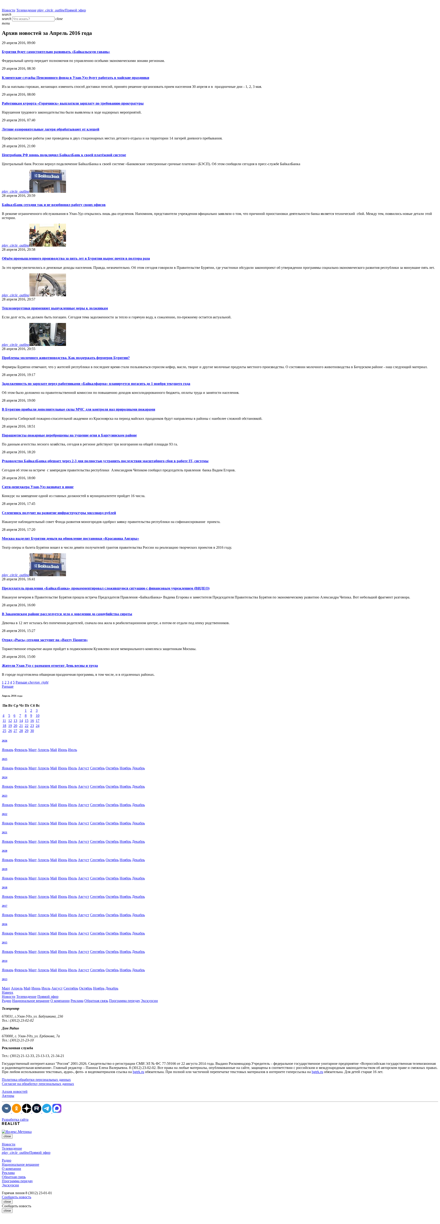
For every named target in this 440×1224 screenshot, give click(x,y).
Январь (7, 750)
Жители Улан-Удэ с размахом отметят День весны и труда (50, 666)
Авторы (8, 1096)
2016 (4, 924)
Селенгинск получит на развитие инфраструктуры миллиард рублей (59, 513)
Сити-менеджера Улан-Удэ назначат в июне (38, 487)
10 (37, 716)
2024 (4, 777)
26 (10, 731)
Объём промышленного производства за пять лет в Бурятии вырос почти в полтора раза (76, 258)
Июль (72, 750)
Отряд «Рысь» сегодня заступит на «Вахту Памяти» (45, 640)
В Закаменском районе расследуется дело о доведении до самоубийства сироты (67, 614)
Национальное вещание (31, 1001)
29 (26, 731)
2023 (4, 795)
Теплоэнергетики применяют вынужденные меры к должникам (55, 308)
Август (83, 768)
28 (21, 731)
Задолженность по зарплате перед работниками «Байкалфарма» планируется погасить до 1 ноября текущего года (96, 384)
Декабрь (138, 768)
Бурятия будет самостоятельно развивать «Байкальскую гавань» (56, 52)
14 (21, 721)
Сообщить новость (16, 1197)
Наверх (7, 992)
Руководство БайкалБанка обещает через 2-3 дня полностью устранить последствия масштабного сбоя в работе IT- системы (105, 461)
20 (15, 726)
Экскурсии (149, 1001)
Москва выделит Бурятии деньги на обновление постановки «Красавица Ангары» (70, 538)
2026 (4, 740)
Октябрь (112, 768)
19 (10, 726)
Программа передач (124, 1001)
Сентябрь (97, 768)
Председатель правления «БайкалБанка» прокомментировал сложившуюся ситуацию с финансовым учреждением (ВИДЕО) (105, 588)
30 (32, 731)
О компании (60, 1001)
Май (53, 750)
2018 (4, 887)
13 (15, 721)
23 (32, 726)
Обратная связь (96, 1001)
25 (4, 731)
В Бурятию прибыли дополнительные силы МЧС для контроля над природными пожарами (78, 409)
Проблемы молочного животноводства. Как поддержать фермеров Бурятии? (66, 358)
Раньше (32, 682)
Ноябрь (125, 768)
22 (26, 726)
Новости (8, 10)
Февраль (21, 750)
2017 (4, 905)
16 (32, 721)
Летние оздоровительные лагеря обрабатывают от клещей (50, 129)
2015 (4, 942)
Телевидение (26, 10)
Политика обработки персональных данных (36, 1080)
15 (26, 721)
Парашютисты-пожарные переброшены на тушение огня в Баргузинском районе (69, 435)
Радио (6, 1001)
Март (32, 750)
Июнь (62, 750)
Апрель (43, 750)
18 (4, 726)
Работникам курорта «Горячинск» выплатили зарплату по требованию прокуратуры (73, 103)
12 (10, 721)
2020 (4, 850)
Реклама (77, 1001)
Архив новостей (15, 1091)
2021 (4, 832)
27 (15, 731)
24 (37, 726)
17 (37, 721)
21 (21, 726)
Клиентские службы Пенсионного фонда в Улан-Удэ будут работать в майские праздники (75, 78)
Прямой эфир (61, 10)
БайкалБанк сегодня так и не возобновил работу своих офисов (54, 205)
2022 (4, 814)
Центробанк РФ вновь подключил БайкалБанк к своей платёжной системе (64, 155)
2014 (4, 961)
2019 (4, 869)
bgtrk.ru (138, 1072)
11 (4, 721)
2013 (4, 979)
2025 (4, 759)
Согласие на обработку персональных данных (38, 1084)
